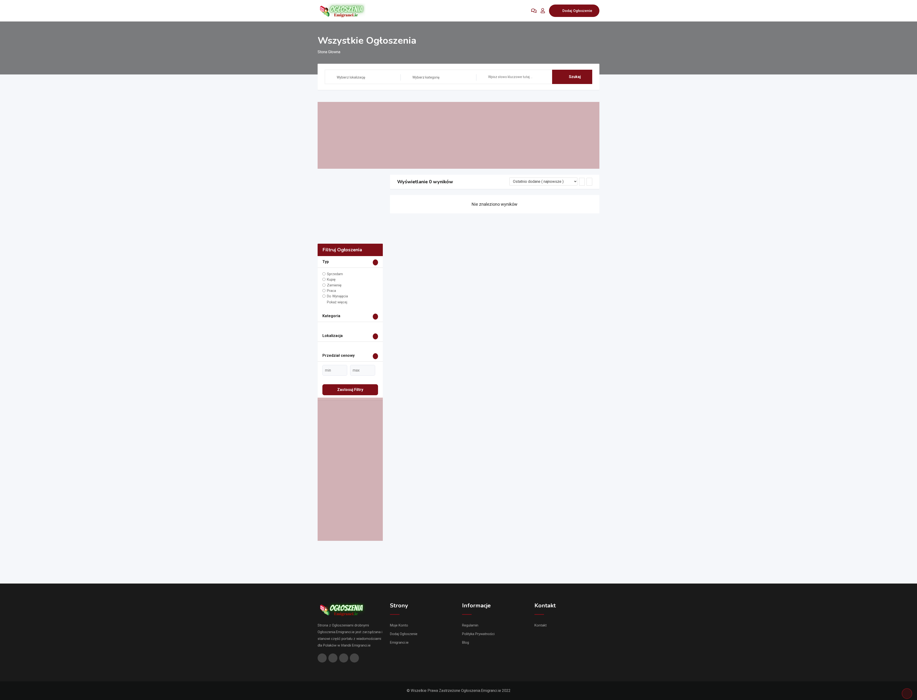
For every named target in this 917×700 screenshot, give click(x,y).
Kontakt (540, 625)
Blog (465, 642)
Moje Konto (399, 625)
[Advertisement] (458, 135)
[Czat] (534, 10)
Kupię (331, 279)
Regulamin (470, 625)
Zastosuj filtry (350, 389)
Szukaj (575, 76)
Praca (331, 291)
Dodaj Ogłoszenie (577, 11)
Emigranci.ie (399, 642)
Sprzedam (335, 274)
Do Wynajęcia (337, 296)
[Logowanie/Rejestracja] (543, 10)
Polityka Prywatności (478, 634)
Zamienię (334, 285)
